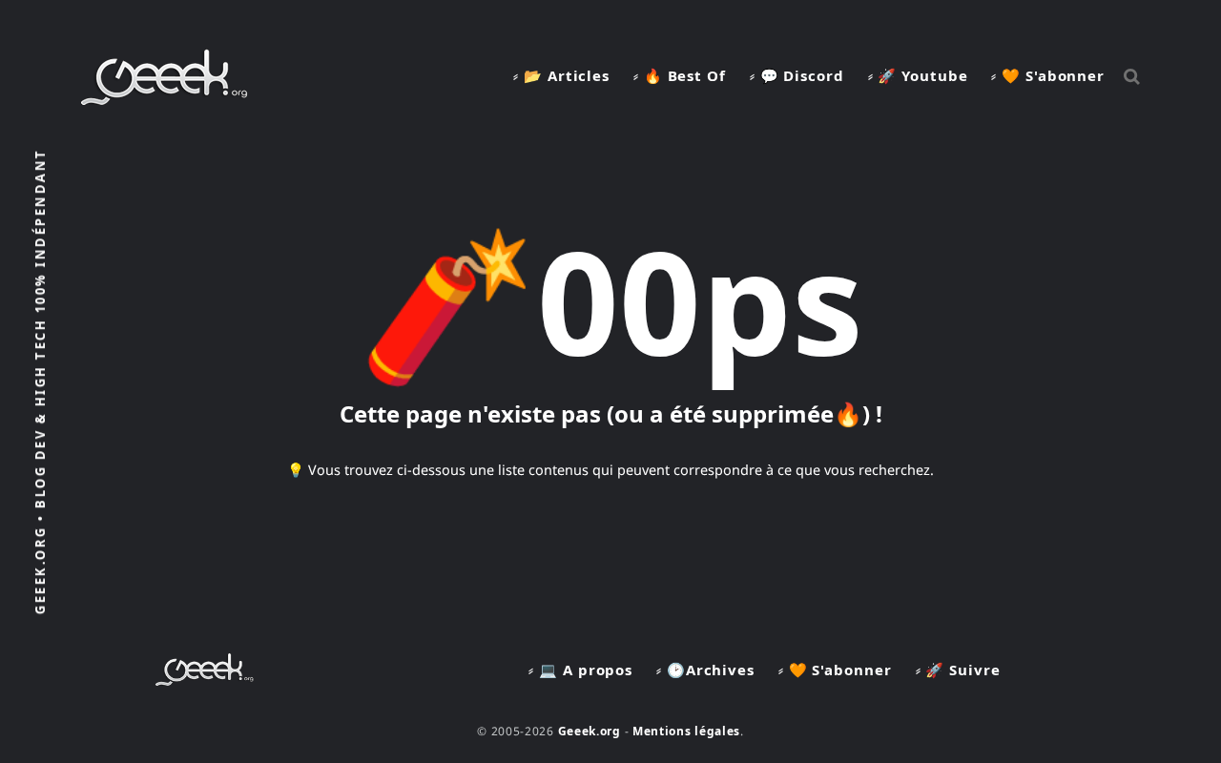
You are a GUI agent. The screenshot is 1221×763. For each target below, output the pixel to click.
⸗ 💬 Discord (797, 75)
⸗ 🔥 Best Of (679, 75)
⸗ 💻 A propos (580, 669)
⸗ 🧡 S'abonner (1048, 75)
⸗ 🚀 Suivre (958, 669)
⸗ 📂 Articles (561, 75)
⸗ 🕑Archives (705, 669)
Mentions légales (686, 731)
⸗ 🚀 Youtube (918, 75)
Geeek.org (589, 731)
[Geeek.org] (164, 98)
